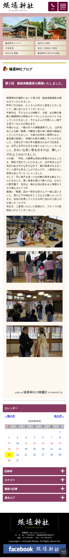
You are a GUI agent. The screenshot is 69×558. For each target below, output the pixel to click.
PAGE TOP (63, 552)
